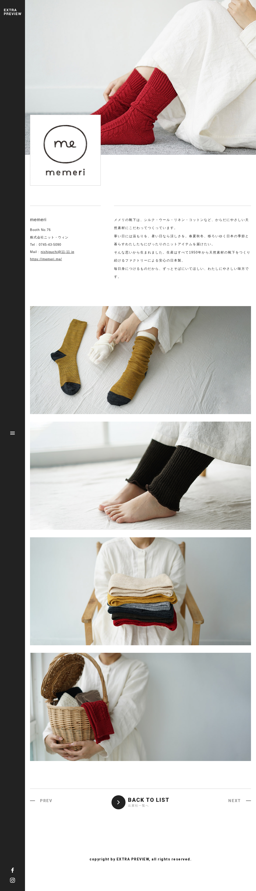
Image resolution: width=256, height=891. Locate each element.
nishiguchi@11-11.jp (57, 252)
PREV (46, 800)
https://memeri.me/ (46, 259)
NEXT (234, 800)
